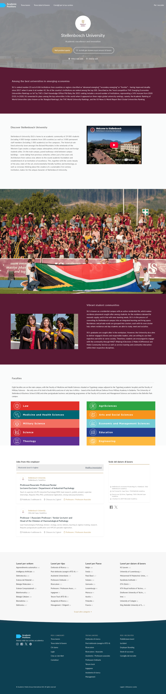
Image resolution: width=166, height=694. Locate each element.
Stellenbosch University (36, 478)
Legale (122, 687)
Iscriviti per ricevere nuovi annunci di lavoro (94, 50)
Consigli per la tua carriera (63, 5)
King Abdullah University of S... (132, 605)
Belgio (89, 567)
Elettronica (21, 605)
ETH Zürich (125, 584)
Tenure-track (90, 664)
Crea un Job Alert (57, 656)
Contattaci (55, 660)
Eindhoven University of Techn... (133, 592)
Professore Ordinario (60, 580)
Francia (89, 605)
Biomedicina (22, 601)
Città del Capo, (33, 513)
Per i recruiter (159, 5)
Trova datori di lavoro (42, 5)
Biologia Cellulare (23, 596)
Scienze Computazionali (26, 588)
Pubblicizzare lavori (127, 639)
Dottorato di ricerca (92, 639)
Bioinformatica (23, 592)
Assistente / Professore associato (97, 656)
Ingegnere (55, 592)
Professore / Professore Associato (78, 499)
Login (53, 651)
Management (90, 676)
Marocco (89, 592)
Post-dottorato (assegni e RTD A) (64, 571)
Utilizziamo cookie (131, 687)
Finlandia (89, 601)
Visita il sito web (77, 58)
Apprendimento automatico (28, 567)
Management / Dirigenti (61, 605)
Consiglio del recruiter (128, 656)
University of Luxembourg (130, 571)
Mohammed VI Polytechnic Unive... (134, 575)
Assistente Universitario (61, 575)
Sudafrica (41, 480)
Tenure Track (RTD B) (60, 596)
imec (123, 596)
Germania (90, 584)
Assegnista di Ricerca (59, 601)
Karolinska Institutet (128, 580)
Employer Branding (127, 647)
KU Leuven (125, 567)
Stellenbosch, (33, 480)
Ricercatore (56, 584)
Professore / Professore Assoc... (63, 588)
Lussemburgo (91, 588)
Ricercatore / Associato (94, 651)
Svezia (89, 571)
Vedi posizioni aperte (62, 50)
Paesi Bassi (90, 575)
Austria (89, 596)
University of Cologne (129, 601)
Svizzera (89, 580)
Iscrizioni (123, 643)
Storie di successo (126, 651)
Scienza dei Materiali (25, 580)
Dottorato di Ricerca (60, 567)
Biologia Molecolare (24, 584)
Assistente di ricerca (92, 672)
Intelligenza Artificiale (25, 571)
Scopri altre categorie (82, 611)
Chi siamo (54, 647)
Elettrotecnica (22, 575)
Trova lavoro (25, 5)
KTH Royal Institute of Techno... (133, 588)
